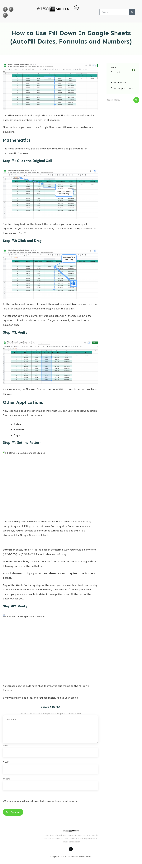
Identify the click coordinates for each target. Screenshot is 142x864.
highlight (32, 573)
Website (6, 779)
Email (6, 762)
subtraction (89, 228)
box (51, 228)
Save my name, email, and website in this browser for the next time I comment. (41, 801)
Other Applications (122, 88)
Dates (71, 526)
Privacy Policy (85, 856)
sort (54, 554)
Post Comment (13, 812)
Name (6, 745)
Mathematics (118, 82)
